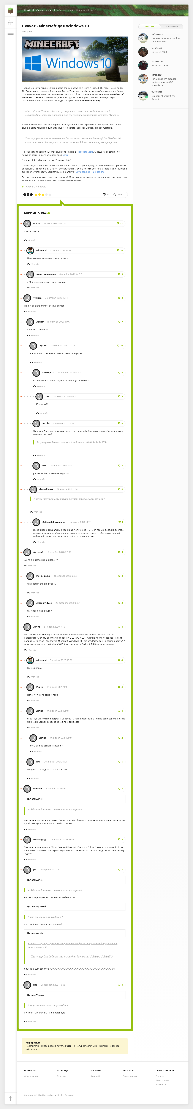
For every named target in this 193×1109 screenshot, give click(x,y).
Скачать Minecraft (36, 187)
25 (108, 194)
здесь (66, 155)
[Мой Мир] (31, 194)
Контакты (161, 1084)
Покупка (61, 1076)
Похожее (149, 26)
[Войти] (11, 23)
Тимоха (37, 298)
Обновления (31, 1076)
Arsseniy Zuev (44, 603)
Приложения (130, 1076)
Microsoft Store (85, 152)
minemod (41, 250)
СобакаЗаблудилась (53, 522)
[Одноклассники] (28, 194)
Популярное (172, 26)
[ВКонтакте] (24, 194)
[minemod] (30, 249)
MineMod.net (48, 1095)
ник (44, 466)
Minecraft (95, 1076)
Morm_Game (43, 576)
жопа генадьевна (46, 274)
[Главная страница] (11, 11)
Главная (160, 1076)
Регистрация (162, 1080)
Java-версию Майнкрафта (90, 172)
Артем (42, 346)
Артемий (38, 552)
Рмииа (39, 687)
